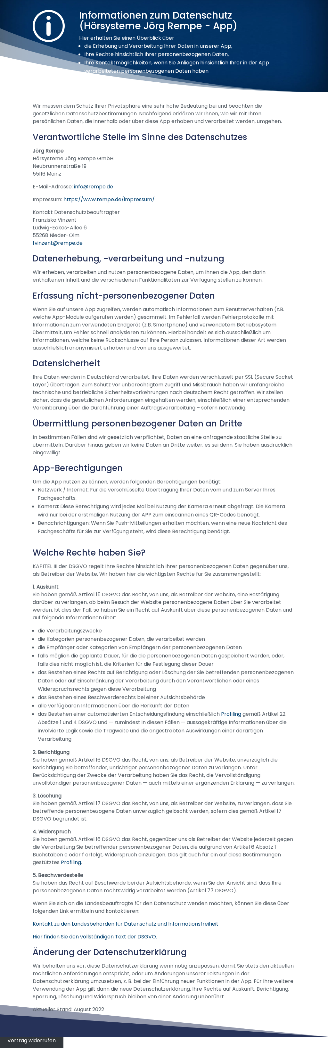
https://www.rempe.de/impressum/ (109, 199)
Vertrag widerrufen (31, 1040)
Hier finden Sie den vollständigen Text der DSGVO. (95, 936)
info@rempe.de (93, 186)
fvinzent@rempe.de (58, 243)
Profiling (231, 714)
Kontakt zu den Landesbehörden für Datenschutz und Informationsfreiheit (125, 924)
